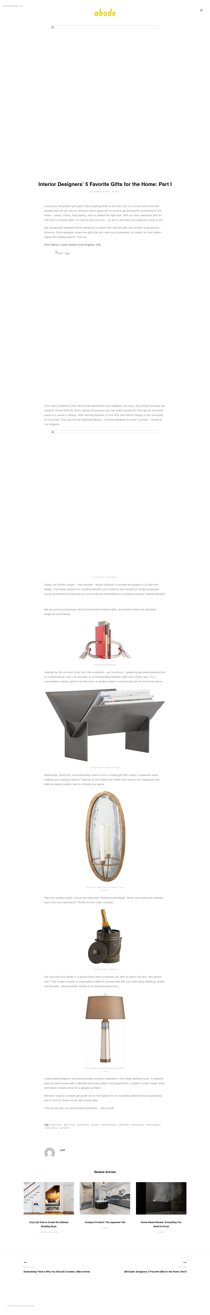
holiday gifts (123, 1124)
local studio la (51, 1127)
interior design (137, 1124)
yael (117, 191)
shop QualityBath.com (13, 5)
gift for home (69, 1124)
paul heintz (64, 1127)
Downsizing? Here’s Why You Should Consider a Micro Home (57, 1271)
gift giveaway (83, 1124)
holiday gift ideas (108, 1124)
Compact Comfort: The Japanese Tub (105, 1222)
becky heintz (56, 1124)
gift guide (95, 1124)
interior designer (153, 1124)
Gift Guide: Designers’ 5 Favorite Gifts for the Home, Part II (155, 1271)
